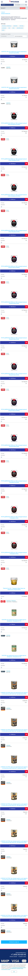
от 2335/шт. (12, 92)
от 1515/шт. (12, 808)
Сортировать (4, 36)
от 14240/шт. (12, 771)
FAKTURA (8, 635)
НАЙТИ (26, 5)
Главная (3, 12)
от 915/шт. (12, 56)
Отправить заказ (22, 956)
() (18, 954)
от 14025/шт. (12, 883)
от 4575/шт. (12, 845)
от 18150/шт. (12, 163)
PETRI (7, 138)
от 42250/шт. (12, 342)
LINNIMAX (8, 708)
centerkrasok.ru (4, 964)
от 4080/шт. (12, 734)
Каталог (3, 4)
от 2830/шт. (12, 660)
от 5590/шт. (12, 127)
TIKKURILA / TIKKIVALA (11, 600)
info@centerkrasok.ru (21, 952)
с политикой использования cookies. (19, 967)
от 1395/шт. (12, 593)
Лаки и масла (5, 13)
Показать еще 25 (14, 942)
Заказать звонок (13, 956)
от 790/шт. (12, 624)
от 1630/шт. (12, 697)
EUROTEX (8, 67)
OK (14, 971)
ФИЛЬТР (3, 8)
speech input (24, 5)
